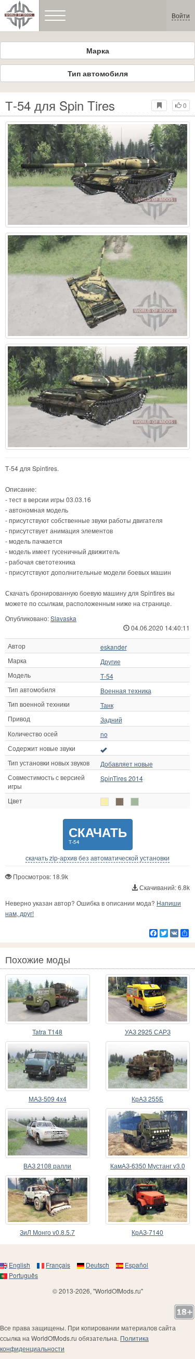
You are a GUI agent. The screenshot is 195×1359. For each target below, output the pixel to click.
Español (136, 1264)
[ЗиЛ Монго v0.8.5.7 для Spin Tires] (47, 1200)
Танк (106, 705)
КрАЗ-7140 (147, 1232)
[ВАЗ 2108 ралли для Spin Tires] (47, 1133)
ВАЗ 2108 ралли (47, 1165)
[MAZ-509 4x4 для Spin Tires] (47, 1066)
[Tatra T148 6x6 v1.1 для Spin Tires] (47, 999)
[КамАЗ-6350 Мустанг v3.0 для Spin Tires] (148, 1133)
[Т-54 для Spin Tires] (97, 174)
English (19, 1264)
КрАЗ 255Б (147, 1098)
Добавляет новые (126, 763)
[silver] (104, 802)
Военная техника (125, 690)
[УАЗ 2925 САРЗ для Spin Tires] (148, 999)
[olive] (119, 802)
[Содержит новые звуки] (103, 749)
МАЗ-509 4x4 (48, 1098)
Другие (110, 661)
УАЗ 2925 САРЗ (148, 1031)
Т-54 (106, 676)
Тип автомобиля (98, 73)
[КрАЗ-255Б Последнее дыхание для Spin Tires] (148, 1066)
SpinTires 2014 (121, 778)
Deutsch (97, 1264)
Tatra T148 (47, 1031)
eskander (113, 647)
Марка (97, 50)
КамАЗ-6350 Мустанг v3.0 (147, 1165)
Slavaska (63, 618)
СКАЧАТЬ (98, 834)
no (104, 734)
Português (23, 1275)
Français (58, 1264)
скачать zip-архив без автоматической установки (97, 858)
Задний (111, 719)
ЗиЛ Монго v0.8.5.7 (47, 1232)
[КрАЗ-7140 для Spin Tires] (148, 1200)
